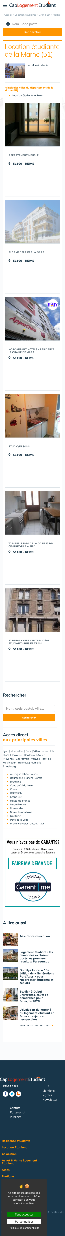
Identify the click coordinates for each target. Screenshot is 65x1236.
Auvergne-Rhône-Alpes (24, 774)
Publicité (15, 1117)
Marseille (36, 762)
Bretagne (15, 781)
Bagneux (23, 762)
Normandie (16, 808)
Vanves (35, 758)
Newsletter (49, 1099)
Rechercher (32, 32)
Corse (13, 789)
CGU (45, 1086)
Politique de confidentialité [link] (24, 1227)
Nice (6, 755)
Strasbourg (9, 766)
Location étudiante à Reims (28, 95)
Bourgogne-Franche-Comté (26, 777)
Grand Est (15, 796)
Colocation (9, 1153)
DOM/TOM (16, 793)
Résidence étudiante (16, 1140)
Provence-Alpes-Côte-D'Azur (27, 823)
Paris (28, 751)
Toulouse (17, 755)
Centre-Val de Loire (21, 785)
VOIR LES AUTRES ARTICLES (36, 1025)
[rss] (18, 1094)
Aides (6, 1169)
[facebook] (5, 1094)
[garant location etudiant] (32, 872)
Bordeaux (29, 755)
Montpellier (16, 751)
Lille (52, 751)
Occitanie (15, 816)
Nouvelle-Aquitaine (21, 812)
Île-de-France (18, 804)
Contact (15, 1108)
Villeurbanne (40, 751)
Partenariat (17, 1112)
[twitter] (12, 1094)
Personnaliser (24, 1221)
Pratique (8, 1176)
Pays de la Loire (19, 819)
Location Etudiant (14, 1147)
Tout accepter (24, 1214)
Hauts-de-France (20, 800)
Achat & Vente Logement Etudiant (19, 1162)
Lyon (5, 751)
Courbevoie (22, 758)
